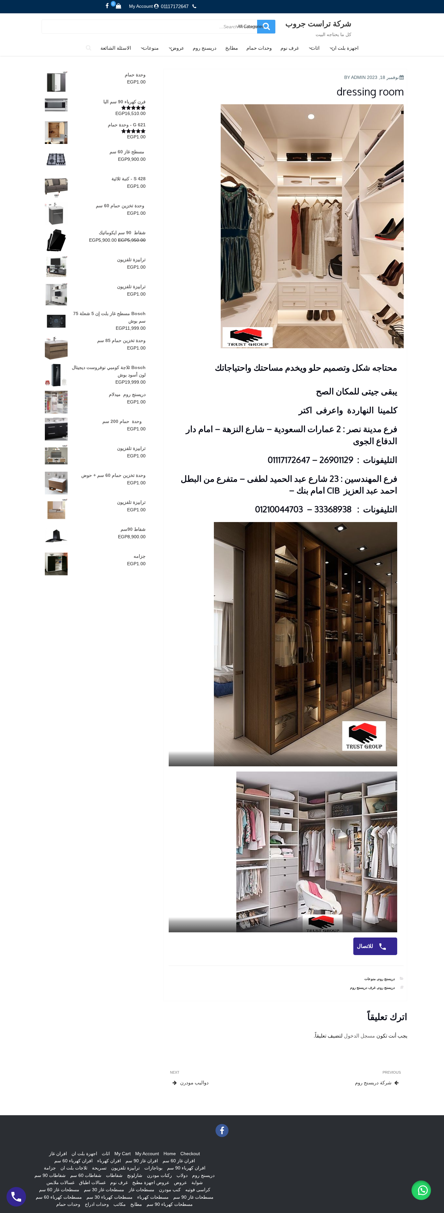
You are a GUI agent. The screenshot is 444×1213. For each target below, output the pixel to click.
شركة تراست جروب (318, 23)
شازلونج (134, 1175)
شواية (197, 1182)
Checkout (190, 1153)
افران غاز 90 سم (141, 1160)
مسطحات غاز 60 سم (59, 1189)
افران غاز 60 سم (179, 1160)
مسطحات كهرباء (153, 1197)
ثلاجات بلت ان (73, 1167)
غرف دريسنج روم (363, 988)
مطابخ (231, 48)
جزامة (50, 1167)
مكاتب (119, 1204)
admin (358, 77)
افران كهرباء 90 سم (186, 1167)
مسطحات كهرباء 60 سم (59, 1197)
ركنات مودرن (159, 1175)
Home (169, 1153)
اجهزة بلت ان (345, 48)
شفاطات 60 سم (85, 1175)
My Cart (122, 1153)
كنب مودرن (170, 1189)
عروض (177, 48)
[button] (421, 1190)
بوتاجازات (153, 1167)
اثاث (315, 48)
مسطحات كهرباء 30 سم (109, 1197)
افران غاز (58, 1153)
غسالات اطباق (92, 1182)
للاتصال (365, 946)
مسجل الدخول (359, 1036)
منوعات (151, 48)
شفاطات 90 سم (50, 1175)
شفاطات (114, 1175)
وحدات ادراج (97, 1204)
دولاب (182, 1175)
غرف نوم (290, 48)
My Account (141, 6)
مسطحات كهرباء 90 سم (170, 1204)
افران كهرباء (109, 1160)
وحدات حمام (259, 48)
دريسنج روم (204, 48)
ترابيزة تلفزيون (125, 1167)
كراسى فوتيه (197, 1189)
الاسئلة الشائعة (115, 48)
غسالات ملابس (60, 1182)
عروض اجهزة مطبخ (150, 1182)
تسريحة (99, 1167)
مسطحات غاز (141, 1189)
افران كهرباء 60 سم (73, 1160)
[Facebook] (107, 6)
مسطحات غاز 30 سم (104, 1189)
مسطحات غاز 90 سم (193, 1197)
